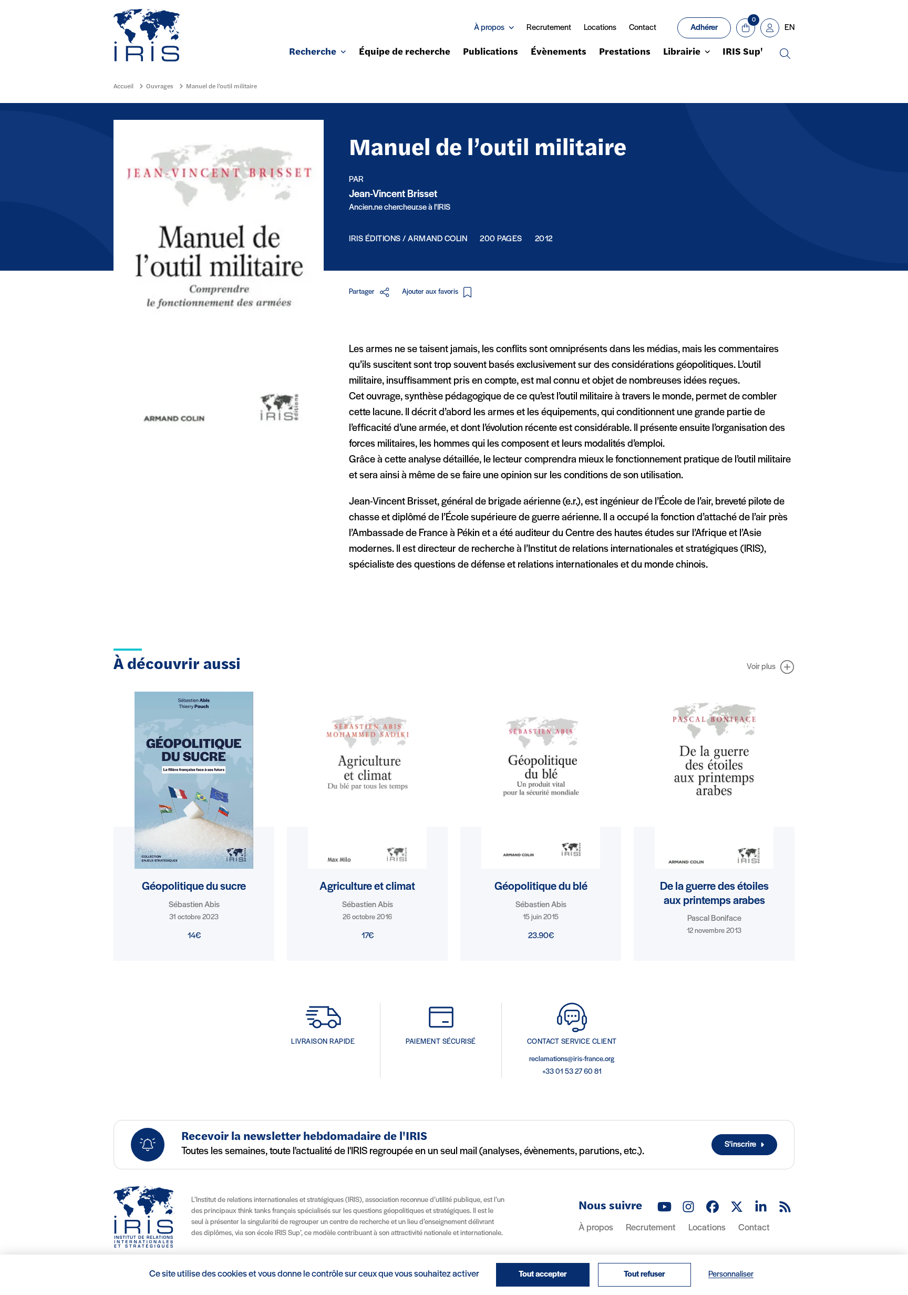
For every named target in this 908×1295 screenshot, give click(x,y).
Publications (490, 52)
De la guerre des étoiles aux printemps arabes (714, 894)
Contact (642, 28)
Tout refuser (644, 1274)
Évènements (558, 52)
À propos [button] (489, 28)
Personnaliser (731, 1274)
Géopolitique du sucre (194, 887)
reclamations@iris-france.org (571, 1059)
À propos (596, 1228)
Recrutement (549, 28)
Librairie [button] (681, 52)
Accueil (123, 87)
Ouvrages (159, 87)
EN (789, 28)
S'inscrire (740, 1144)
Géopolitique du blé (540, 887)
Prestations (625, 52)
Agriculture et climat (367, 887)
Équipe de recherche (404, 52)
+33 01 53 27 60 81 (572, 1072)
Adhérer (704, 28)
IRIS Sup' (743, 52)
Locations (600, 28)
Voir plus (761, 667)
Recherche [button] (312, 52)
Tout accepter (543, 1274)
